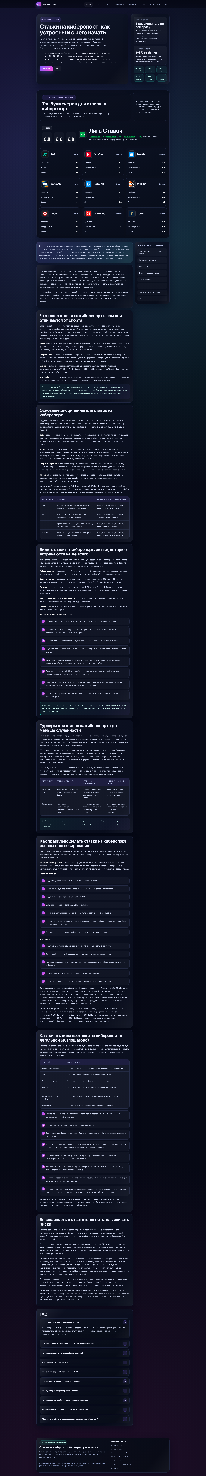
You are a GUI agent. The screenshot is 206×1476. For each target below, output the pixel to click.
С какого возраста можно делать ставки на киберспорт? (68, 1343)
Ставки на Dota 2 (117, 1445)
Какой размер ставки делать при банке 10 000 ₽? (65, 1409)
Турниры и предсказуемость (150, 273)
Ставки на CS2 (116, 1461)
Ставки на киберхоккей (120, 1457)
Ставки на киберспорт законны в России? (61, 1322)
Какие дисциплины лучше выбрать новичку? (62, 1353)
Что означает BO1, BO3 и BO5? (55, 1362)
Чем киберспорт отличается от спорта (150, 252)
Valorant (107, 4)
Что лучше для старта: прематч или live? (61, 1391)
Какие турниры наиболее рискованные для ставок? (65, 1400)
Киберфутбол (119, 4)
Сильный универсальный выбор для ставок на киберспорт (115, 136)
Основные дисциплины (147, 260)
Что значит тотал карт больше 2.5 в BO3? (61, 1381)
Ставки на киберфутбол (120, 1453)
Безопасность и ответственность (151, 292)
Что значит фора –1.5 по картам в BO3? (60, 1372)
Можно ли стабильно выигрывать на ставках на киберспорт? (70, 1419)
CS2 (144, 4)
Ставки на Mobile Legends (121, 1464)
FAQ (57, 69)
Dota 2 (98, 4)
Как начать (46, 69)
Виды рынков (144, 266)
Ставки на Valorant (118, 1449)
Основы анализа (145, 279)
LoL (166, 4)
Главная (89, 4)
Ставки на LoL (116, 1468)
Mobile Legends (155, 4)
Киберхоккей (133, 4)
